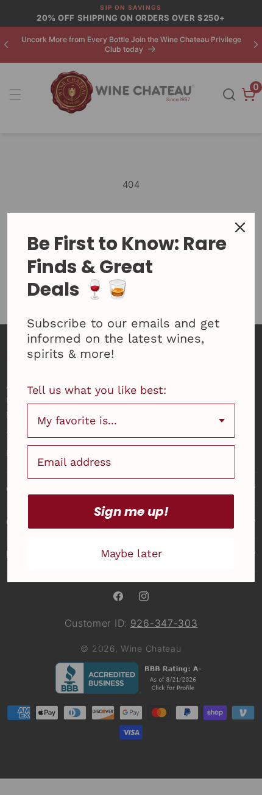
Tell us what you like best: (96, 389)
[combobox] (131, 421)
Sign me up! (131, 511)
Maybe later (131, 553)
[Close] (240, 227)
